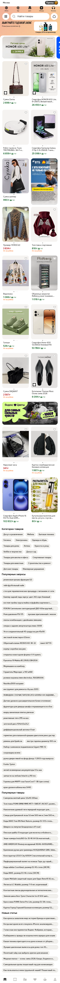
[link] (13, 534)
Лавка (25, 979)
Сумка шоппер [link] (9, 197)
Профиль (55, 979)
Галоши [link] (6, 343)
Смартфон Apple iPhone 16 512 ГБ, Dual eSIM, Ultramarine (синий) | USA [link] (14, 517)
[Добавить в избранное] (26, 64)
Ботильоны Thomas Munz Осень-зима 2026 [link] (42, 392)
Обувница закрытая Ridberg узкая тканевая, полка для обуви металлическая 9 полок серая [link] (42, 295)
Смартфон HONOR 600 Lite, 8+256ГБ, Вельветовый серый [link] (44, 100)
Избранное (35, 979)
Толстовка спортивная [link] (42, 245)
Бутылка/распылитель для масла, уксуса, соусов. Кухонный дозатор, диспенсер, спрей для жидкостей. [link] (43, 517)
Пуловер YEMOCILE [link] (11, 245)
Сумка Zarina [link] (9, 99)
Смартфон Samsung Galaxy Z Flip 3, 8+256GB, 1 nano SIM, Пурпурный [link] (44, 149)
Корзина (45, 979)
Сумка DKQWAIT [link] (10, 391)
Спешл (15, 979)
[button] (29, 27)
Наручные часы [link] (10, 465)
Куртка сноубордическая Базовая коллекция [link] (43, 466)
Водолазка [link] (8, 294)
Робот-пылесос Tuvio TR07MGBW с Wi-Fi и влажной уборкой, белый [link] (14, 149)
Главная (5, 979)
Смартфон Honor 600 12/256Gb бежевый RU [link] (42, 344)
